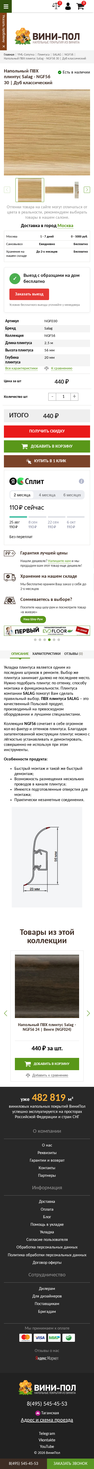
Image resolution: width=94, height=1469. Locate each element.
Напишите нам (59, 561)
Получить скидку (47, 431)
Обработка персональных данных (47, 1247)
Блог (47, 1217)
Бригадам (47, 1312)
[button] (87, 190)
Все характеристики (21, 368)
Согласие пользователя (47, 1240)
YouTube (47, 1447)
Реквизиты (47, 1153)
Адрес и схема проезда (47, 1420)
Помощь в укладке (47, 1225)
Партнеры (47, 1176)
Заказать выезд (29, 294)
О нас (47, 1145)
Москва (65, 225)
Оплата (47, 1210)
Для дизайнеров (47, 1296)
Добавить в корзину (51, 446)
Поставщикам (47, 1304)
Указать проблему (3, 28)
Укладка (47, 1232)
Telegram (47, 1434)
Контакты (47, 1168)
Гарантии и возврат (47, 1161)
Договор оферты (47, 1263)
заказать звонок (70, 1464)
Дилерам (47, 1289)
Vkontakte (47, 1440)
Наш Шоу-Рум (33, 619)
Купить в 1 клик (49, 461)
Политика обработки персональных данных (47, 1255)
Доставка (47, 1202)
